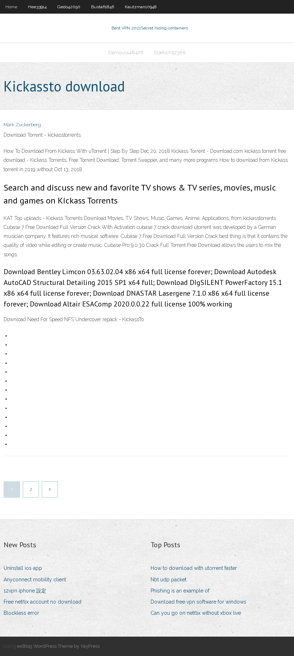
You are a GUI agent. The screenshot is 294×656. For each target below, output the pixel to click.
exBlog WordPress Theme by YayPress (58, 646)
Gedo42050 (68, 6)
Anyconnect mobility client (35, 579)
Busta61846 (102, 6)
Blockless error (21, 613)
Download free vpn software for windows (198, 602)
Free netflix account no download (42, 602)
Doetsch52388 (170, 52)
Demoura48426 (125, 52)
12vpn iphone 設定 (25, 591)
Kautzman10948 (141, 6)
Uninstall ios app (23, 568)
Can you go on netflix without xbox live (196, 613)
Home (11, 6)
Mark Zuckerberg (22, 124)
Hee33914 (37, 6)
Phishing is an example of (180, 591)
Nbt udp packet (168, 579)
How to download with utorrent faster (194, 568)
